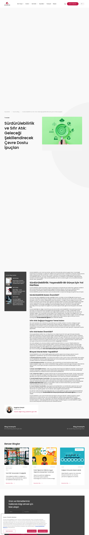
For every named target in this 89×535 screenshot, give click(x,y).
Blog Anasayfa (10, 427)
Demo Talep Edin (72, 3)
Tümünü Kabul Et (43, 531)
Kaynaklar (7, 112)
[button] (21, 4)
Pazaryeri (49, 4)
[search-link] (65, 4)
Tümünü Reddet (32, 531)
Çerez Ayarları (9, 531)
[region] (25, 524)
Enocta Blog (16, 112)
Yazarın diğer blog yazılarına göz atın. (25, 411)
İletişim (54, 4)
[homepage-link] (7, 3)
